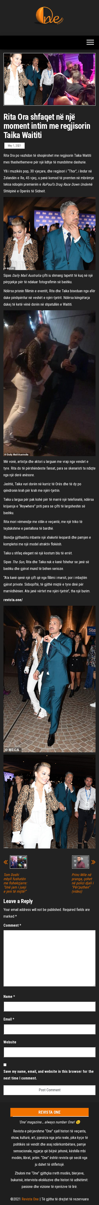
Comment (12, 925)
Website (9, 1042)
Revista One (30, 1199)
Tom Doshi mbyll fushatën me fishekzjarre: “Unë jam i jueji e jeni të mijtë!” (15, 883)
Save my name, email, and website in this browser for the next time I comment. (48, 1074)
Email (8, 1019)
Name (9, 996)
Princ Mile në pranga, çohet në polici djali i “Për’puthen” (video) (82, 883)
